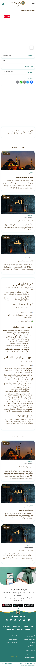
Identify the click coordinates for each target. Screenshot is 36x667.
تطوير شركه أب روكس (6, 663)
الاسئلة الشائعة (30, 650)
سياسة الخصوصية (30, 654)
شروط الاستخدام (30, 657)
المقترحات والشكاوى (11, 642)
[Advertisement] (18, 107)
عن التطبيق (31, 645)
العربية (12, 656)
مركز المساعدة (10, 629)
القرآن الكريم (6, 626)
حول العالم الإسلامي (29, 639)
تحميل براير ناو (31, 636)
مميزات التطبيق (28, 626)
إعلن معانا (20, 629)
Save (8, 16)
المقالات (14, 636)
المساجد (27, 629)
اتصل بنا (32, 642)
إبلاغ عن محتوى (12, 639)
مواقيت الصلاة (17, 626)
